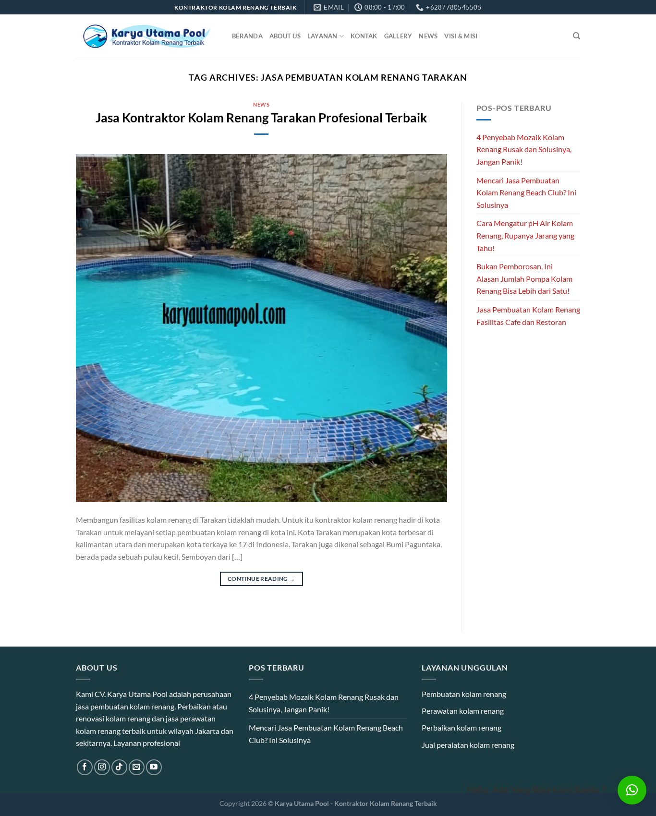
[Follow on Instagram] (102, 767)
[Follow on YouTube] (154, 767)
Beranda (247, 36)
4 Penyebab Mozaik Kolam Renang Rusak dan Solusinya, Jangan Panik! (523, 149)
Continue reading (261, 578)
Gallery (398, 36)
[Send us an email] (137, 767)
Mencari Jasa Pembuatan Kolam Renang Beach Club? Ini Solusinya (526, 192)
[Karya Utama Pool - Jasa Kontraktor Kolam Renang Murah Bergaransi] (147, 36)
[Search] (576, 36)
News (428, 36)
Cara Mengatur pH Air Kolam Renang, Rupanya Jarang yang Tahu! (525, 235)
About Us (285, 36)
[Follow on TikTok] (119, 767)
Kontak (364, 36)
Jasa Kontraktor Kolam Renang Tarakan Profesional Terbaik (261, 117)
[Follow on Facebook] (85, 767)
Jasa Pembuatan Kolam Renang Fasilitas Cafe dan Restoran (528, 315)
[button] (632, 790)
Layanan (322, 36)
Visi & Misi (460, 36)
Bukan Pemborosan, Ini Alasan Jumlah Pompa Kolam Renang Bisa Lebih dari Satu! (524, 278)
